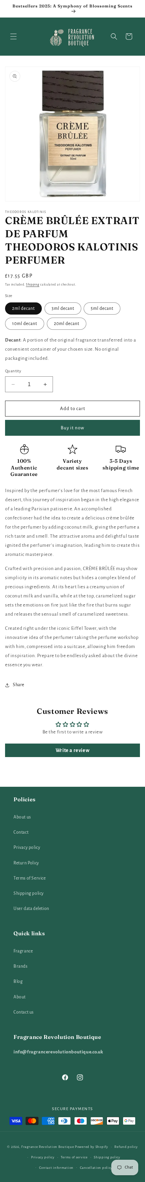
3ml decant (63, 308)
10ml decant (24, 323)
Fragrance (23, 951)
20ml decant (66, 323)
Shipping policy (28, 893)
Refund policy (126, 1147)
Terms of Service (29, 878)
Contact (20, 832)
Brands (20, 966)
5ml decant (102, 308)
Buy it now (72, 427)
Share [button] (18, 684)
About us (22, 817)
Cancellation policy (96, 1168)
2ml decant (23, 308)
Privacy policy (26, 847)
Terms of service (74, 1157)
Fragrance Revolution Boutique (47, 1147)
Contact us (23, 1012)
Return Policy (26, 863)
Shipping (32, 284)
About (19, 997)
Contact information (56, 1168)
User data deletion (31, 908)
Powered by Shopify (91, 1147)
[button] (13, 36)
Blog (18, 981)
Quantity (13, 371)
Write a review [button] (72, 750)
